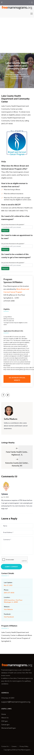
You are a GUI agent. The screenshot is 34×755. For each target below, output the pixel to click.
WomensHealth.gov (8, 728)
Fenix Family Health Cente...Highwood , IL (17, 453)
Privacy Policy (24, 746)
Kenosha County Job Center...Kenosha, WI (17, 464)
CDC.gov (4, 721)
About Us (4, 718)
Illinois (19, 72)
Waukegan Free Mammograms (16, 74)
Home (12, 72)
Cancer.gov (5, 725)
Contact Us (5, 746)
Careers (14, 746)
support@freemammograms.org (15, 702)
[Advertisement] (17, 35)
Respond (5, 230)
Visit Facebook (9, 617)
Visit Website (8, 609)
